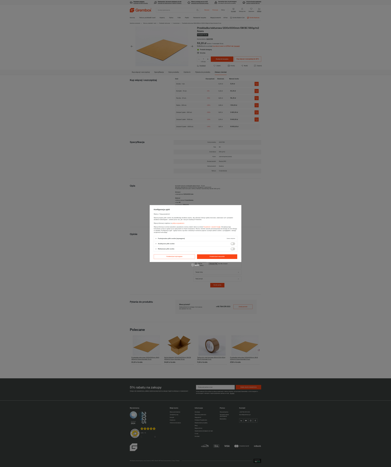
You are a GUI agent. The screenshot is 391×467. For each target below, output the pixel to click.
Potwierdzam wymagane (174, 256)
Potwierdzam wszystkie (217, 256)
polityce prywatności (178, 223)
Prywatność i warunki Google (212, 227)
